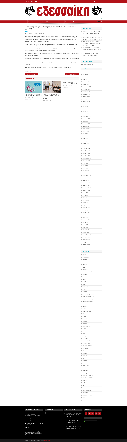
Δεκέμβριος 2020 (86, 239)
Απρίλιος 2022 (86, 200)
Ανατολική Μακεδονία (87, 271)
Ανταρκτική (85, 274)
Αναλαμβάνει (85, 269)
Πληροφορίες (76, 21)
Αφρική (84, 289)
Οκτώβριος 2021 (86, 214)
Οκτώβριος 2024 (86, 126)
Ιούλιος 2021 (85, 222)
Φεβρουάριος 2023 (87, 175)
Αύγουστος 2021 (86, 219)
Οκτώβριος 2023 (86, 155)
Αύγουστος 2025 (86, 101)
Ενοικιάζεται (85, 318)
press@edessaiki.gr (30, 416)
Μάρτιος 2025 (86, 113)
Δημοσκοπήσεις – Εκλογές (88, 294)
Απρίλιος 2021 (86, 229)
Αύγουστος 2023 (86, 160)
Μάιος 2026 (85, 79)
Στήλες (47, 21)
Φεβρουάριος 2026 (87, 86)
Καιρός (84, 336)
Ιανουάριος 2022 (86, 207)
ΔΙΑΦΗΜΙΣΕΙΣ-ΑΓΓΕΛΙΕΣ (88, 303)
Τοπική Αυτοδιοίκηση (87, 390)
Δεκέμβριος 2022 (86, 180)
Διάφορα (85, 306)
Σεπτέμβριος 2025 (87, 99)
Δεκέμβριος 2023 (86, 150)
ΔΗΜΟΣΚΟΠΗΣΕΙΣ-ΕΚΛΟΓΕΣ (88, 296)
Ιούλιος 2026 (85, 74)
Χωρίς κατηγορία (86, 400)
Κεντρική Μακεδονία (87, 340)
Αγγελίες (54, 21)
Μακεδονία (34, 21)
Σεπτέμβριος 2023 (87, 158)
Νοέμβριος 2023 (86, 153)
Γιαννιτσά (85, 291)
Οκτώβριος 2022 (86, 185)
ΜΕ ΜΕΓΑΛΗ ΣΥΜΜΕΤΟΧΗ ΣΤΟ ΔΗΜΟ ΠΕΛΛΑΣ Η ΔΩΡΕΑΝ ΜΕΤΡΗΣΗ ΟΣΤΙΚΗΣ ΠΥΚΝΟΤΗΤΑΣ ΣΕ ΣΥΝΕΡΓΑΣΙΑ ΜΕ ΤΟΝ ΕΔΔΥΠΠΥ (51, 96)
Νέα (29, 21)
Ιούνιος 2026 (85, 76)
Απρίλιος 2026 (86, 81)
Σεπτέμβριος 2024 (87, 128)
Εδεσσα (84, 313)
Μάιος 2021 (85, 227)
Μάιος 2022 (85, 197)
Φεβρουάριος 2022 (87, 205)
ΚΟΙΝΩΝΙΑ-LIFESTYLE (87, 345)
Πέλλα (84, 368)
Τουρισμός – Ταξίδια (87, 395)
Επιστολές (85, 323)
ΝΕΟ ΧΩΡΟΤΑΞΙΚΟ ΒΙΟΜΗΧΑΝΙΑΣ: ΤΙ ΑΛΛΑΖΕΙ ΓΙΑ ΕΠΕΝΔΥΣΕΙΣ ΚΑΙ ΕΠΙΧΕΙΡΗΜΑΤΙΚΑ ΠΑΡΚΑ (92, 38)
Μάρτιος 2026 (86, 84)
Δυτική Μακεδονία (87, 311)
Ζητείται (84, 333)
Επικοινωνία (68, 21)
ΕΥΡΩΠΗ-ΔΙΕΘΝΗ (86, 331)
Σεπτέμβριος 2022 (87, 187)
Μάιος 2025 (85, 108)
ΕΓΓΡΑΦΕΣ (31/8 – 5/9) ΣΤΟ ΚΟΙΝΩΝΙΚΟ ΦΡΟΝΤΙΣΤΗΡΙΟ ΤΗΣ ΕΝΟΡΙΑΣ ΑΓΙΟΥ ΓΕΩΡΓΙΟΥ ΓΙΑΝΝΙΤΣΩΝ (91, 55)
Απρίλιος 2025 (86, 111)
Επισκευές (85, 321)
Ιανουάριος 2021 (86, 237)
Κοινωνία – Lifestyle (87, 343)
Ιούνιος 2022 (85, 195)
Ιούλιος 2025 (85, 104)
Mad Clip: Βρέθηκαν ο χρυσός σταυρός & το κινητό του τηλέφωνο (32, 74)
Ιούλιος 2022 (85, 192)
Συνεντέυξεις (85, 387)
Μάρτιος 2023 (86, 173)
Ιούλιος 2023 (85, 163)
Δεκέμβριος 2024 (86, 121)
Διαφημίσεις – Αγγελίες (88, 301)
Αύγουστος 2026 (86, 72)
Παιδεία (84, 363)
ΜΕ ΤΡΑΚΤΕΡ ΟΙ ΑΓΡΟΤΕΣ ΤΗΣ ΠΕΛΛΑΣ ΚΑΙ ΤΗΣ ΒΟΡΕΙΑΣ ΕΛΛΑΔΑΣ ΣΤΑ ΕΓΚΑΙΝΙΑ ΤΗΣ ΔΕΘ (92, 33)
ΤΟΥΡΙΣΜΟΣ (85, 392)
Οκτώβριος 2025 (86, 96)
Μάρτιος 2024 (86, 143)
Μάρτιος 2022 (86, 202)
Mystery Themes (47, 440)
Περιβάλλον (85, 370)
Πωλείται (85, 380)
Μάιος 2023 (85, 168)
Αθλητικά (85, 264)
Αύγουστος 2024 (86, 131)
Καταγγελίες (85, 338)
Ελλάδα (41, 21)
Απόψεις (85, 276)
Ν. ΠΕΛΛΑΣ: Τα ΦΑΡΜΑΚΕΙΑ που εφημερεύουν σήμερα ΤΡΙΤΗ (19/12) (69, 83)
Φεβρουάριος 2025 (87, 116)
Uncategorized (86, 257)
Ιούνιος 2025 (85, 106)
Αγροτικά (85, 262)
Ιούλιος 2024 (85, 133)
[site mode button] (98, 21)
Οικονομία (85, 360)
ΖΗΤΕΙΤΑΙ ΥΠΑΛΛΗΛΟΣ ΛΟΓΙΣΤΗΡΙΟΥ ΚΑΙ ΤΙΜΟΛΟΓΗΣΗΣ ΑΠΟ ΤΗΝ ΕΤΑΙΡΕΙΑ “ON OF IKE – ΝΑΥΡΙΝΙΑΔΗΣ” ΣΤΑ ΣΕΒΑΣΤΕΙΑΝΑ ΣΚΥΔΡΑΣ (92, 49)
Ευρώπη (84, 328)
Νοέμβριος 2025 (86, 94)
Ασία (84, 284)
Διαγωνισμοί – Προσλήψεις (89, 299)
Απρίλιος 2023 (86, 170)
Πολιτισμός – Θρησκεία (88, 375)
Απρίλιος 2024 (86, 141)
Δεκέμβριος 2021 (86, 210)
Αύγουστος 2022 (86, 190)
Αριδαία (84, 281)
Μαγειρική (85, 350)
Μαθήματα (85, 353)
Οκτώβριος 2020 (86, 244)
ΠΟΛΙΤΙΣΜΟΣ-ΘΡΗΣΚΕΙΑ (88, 377)
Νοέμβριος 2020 (86, 242)
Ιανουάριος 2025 (86, 118)
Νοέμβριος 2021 (86, 212)
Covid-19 (84, 254)
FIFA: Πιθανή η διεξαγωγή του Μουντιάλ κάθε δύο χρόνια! (72, 74)
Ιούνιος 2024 (85, 136)
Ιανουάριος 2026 (86, 89)
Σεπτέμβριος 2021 (87, 217)
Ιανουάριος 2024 (86, 148)
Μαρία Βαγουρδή (40, 33)
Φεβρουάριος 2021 (87, 234)
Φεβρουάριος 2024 (87, 145)
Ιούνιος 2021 (85, 224)
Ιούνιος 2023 (85, 165)
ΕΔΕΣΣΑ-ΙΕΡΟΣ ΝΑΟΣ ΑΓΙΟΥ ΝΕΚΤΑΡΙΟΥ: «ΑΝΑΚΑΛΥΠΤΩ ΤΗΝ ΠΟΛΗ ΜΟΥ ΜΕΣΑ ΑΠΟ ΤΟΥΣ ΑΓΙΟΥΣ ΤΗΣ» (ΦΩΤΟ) (92, 43)
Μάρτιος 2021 (86, 232)
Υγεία (27, 31)
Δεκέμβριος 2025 (86, 91)
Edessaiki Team (28, 99)
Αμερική (84, 267)
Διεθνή (60, 21)
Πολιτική (85, 373)
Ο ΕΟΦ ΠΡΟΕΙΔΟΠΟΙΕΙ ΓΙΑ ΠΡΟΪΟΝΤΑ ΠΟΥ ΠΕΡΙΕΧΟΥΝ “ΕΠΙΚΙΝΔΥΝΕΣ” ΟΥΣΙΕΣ (33, 95)
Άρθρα (84, 279)
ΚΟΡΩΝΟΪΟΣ (85, 348)
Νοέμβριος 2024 (86, 123)
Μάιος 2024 (85, 138)
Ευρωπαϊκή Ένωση (87, 326)
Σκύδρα (84, 382)
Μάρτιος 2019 (86, 247)
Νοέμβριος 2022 (86, 182)
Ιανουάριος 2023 (86, 177)
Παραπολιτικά (86, 365)
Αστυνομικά (85, 286)
